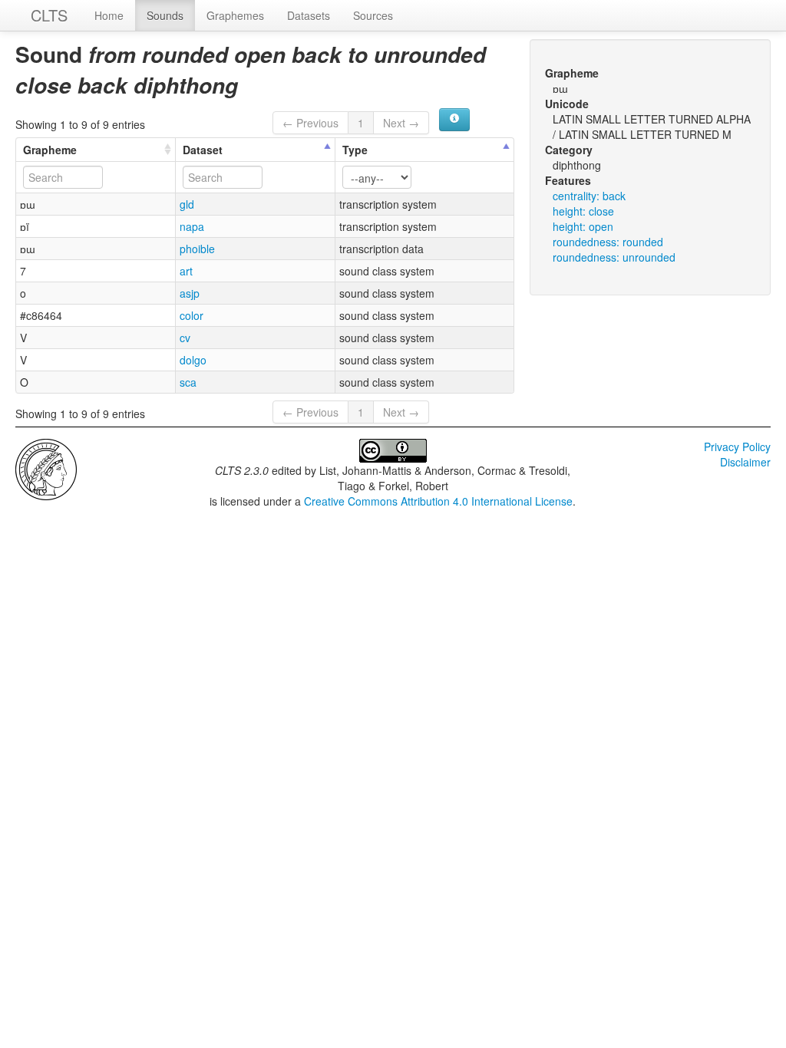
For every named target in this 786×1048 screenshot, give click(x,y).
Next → (401, 122)
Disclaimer (745, 462)
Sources (373, 15)
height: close (583, 211)
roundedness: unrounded (614, 257)
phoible (197, 248)
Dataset (203, 149)
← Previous (310, 122)
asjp (190, 293)
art (186, 270)
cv (185, 337)
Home (109, 15)
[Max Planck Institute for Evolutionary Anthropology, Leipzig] (46, 468)
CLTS (49, 15)
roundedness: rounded (608, 241)
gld (187, 204)
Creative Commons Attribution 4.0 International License (438, 501)
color (191, 315)
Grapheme (50, 149)
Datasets (308, 15)
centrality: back (589, 195)
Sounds (165, 15)
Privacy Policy (737, 446)
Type (355, 149)
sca (188, 382)
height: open (583, 226)
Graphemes (235, 15)
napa (192, 226)
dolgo (193, 359)
